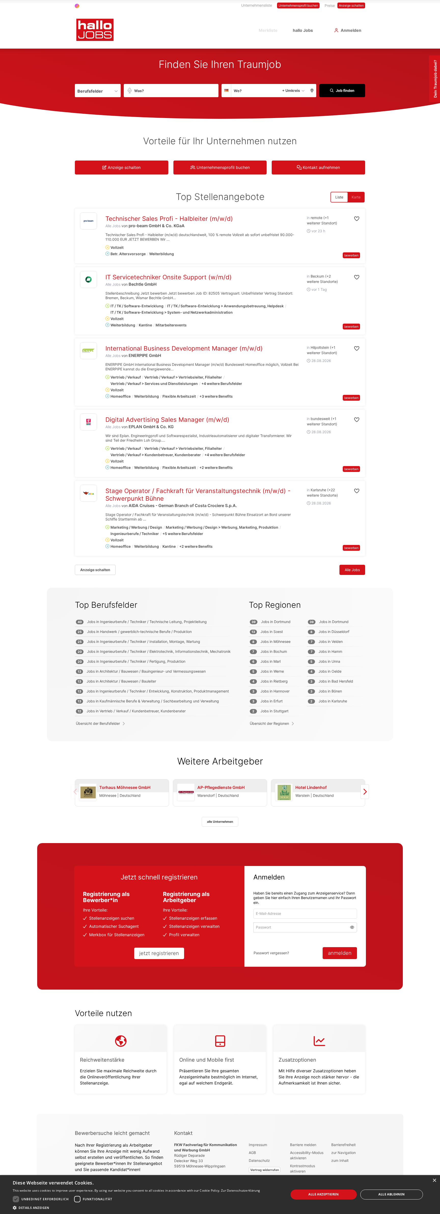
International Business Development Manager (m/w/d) (184, 348)
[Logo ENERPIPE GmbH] (88, 350)
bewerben (351, 255)
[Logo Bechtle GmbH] (88, 279)
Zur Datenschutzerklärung (240, 1190)
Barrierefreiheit (343, 1145)
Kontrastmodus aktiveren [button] (302, 1168)
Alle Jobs (112, 226)
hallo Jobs (303, 30)
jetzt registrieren (159, 953)
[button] (312, 90)
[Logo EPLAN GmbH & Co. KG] (88, 422)
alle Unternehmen (220, 821)
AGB (252, 1152)
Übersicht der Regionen (269, 723)
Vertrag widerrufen (264, 1170)
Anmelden (351, 30)
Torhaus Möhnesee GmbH (124, 787)
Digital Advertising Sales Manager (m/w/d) (167, 419)
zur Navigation (343, 1152)
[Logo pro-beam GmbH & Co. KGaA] (88, 221)
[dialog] (220, 1194)
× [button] (434, 1180)
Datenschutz (259, 1160)
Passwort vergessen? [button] (271, 953)
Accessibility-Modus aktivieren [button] (306, 1155)
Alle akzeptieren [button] (323, 1194)
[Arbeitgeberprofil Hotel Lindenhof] (284, 792)
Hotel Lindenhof (311, 787)
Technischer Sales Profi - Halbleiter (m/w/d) (169, 218)
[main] (220, 581)
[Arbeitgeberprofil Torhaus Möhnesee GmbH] (87, 792)
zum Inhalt (340, 1160)
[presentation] (365, 791)
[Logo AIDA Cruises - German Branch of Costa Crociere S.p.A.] (88, 493)
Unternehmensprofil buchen (298, 5)
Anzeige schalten (351, 5)
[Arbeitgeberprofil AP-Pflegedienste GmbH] (185, 792)
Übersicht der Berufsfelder (98, 723)
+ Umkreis (291, 90)
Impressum (258, 1145)
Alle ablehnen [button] (391, 1194)
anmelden (340, 953)
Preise (330, 5)
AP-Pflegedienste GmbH (221, 787)
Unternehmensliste (256, 5)
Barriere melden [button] (303, 1145)
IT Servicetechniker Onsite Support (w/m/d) (168, 277)
